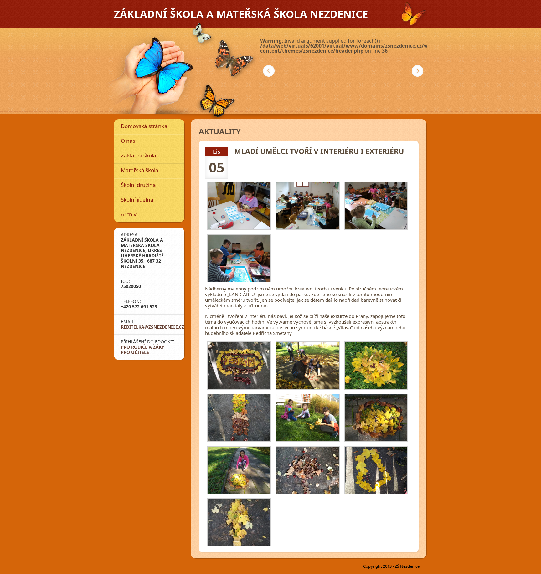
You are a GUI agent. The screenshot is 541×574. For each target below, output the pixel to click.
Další (417, 71)
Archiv (129, 214)
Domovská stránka (144, 126)
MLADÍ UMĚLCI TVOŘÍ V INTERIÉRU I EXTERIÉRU (319, 151)
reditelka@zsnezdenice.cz (152, 327)
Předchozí (269, 71)
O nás (128, 140)
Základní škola (138, 155)
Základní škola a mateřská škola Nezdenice (241, 14)
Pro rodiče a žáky (142, 347)
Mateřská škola (139, 170)
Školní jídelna (137, 199)
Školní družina (138, 184)
